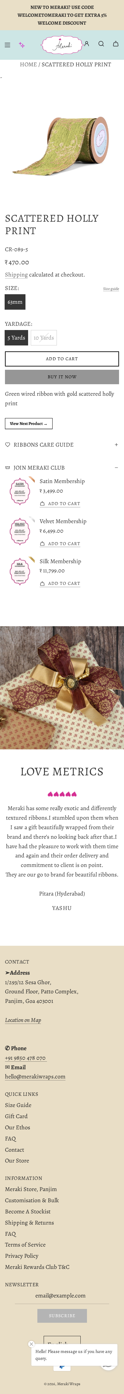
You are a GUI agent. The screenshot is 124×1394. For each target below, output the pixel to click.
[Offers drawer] (22, 45)
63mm (15, 302)
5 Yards (16, 338)
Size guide (111, 288)
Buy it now (62, 377)
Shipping (16, 274)
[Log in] (86, 45)
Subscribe (62, 1316)
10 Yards (44, 338)
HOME (28, 64)
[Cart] (115, 43)
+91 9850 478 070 (26, 1058)
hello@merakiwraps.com (35, 1076)
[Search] (101, 43)
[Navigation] (7, 45)
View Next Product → (29, 423)
